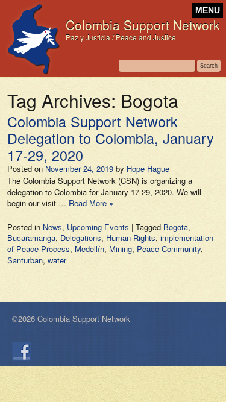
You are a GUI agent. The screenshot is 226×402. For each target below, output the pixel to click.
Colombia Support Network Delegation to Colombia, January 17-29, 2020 (110, 138)
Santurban (25, 260)
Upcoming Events (98, 227)
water (57, 260)
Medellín (89, 248)
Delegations (80, 237)
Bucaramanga (31, 237)
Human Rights (130, 237)
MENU (207, 10)
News (52, 227)
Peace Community (169, 248)
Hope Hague (148, 168)
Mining (120, 248)
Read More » (91, 203)
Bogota (175, 227)
